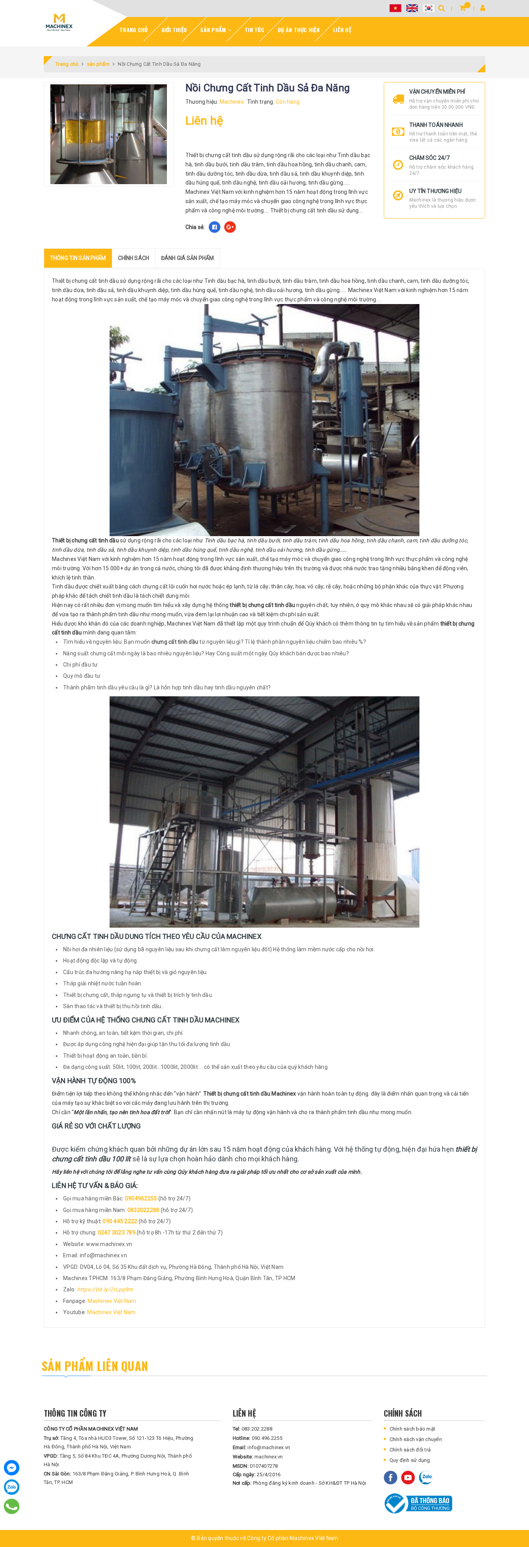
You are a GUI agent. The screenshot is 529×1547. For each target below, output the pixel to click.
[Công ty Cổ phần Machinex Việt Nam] (59, 22)
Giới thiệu (174, 30)
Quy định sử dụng (410, 1460)
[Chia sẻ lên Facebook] (214, 227)
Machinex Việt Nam (112, 1301)
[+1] (230, 227)
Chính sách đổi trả (410, 1450)
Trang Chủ (134, 30)
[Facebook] (11, 1467)
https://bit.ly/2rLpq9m (105, 1289)
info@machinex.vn (261, 1447)
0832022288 (144, 1210)
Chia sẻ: (195, 227)
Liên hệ (204, 120)
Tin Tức (254, 30)
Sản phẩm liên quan (95, 1365)
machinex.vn (258, 1457)
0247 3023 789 (117, 1232)
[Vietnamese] (395, 8)
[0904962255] (12, 1506)
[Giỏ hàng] (462, 8)
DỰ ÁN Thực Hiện (298, 30)
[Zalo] (11, 1487)
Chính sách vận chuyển (416, 1439)
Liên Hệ (342, 30)
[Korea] (429, 8)
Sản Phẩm (213, 30)
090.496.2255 (257, 1438)
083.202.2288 (252, 1429)
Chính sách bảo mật (413, 1429)
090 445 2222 (120, 1221)
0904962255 (141, 1198)
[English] (412, 8)
